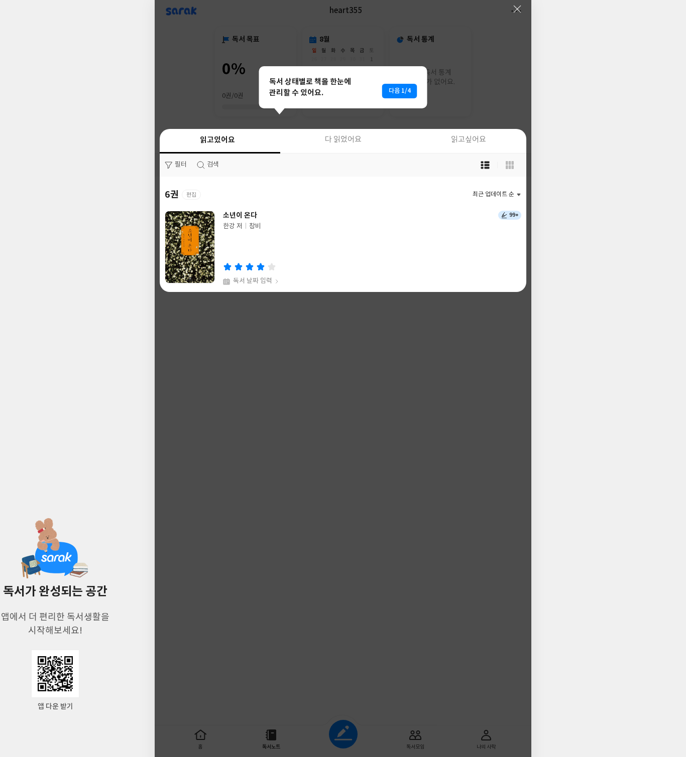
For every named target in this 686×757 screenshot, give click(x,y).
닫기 (517, 9)
